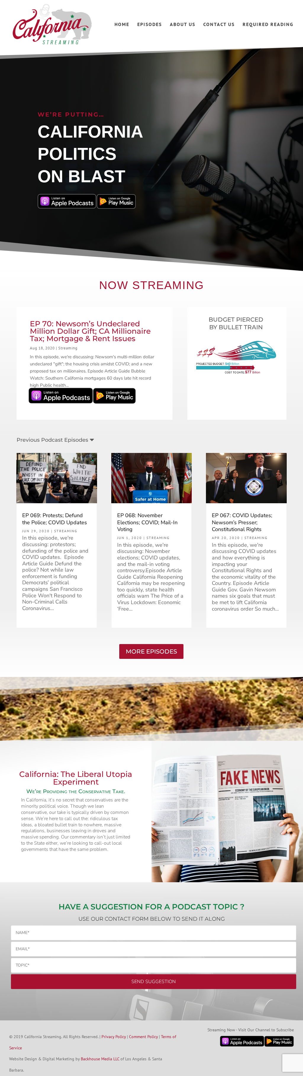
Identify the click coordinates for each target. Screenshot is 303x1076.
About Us (182, 24)
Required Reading (268, 24)
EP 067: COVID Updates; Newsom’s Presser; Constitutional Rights (242, 522)
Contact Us (219, 24)
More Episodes (151, 651)
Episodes (149, 24)
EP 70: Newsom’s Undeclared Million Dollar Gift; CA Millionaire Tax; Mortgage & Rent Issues (90, 331)
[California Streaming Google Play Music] (114, 405)
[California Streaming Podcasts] (60, 405)
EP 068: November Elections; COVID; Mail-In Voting (147, 522)
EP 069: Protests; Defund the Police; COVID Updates (54, 519)
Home (122, 24)
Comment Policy (143, 1036)
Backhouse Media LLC (100, 1059)
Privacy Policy (113, 1036)
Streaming (68, 348)
